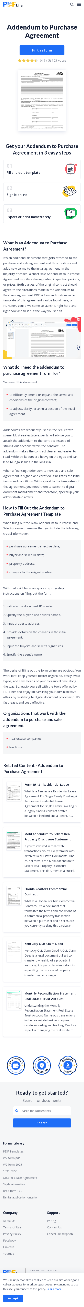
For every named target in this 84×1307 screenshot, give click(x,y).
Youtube (8, 1253)
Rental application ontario (20, 1197)
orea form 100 (12, 1191)
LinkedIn (8, 1247)
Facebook (9, 1240)
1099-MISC (10, 1171)
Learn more (54, 1289)
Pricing (51, 1221)
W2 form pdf (11, 1158)
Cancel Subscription (60, 1234)
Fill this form (42, 50)
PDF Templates (13, 1151)
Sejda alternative (14, 1184)
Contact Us (54, 1227)
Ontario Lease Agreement (20, 1178)
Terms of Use (12, 1227)
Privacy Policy (12, 1234)
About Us (9, 1221)
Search (42, 1123)
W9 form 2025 (12, 1164)
